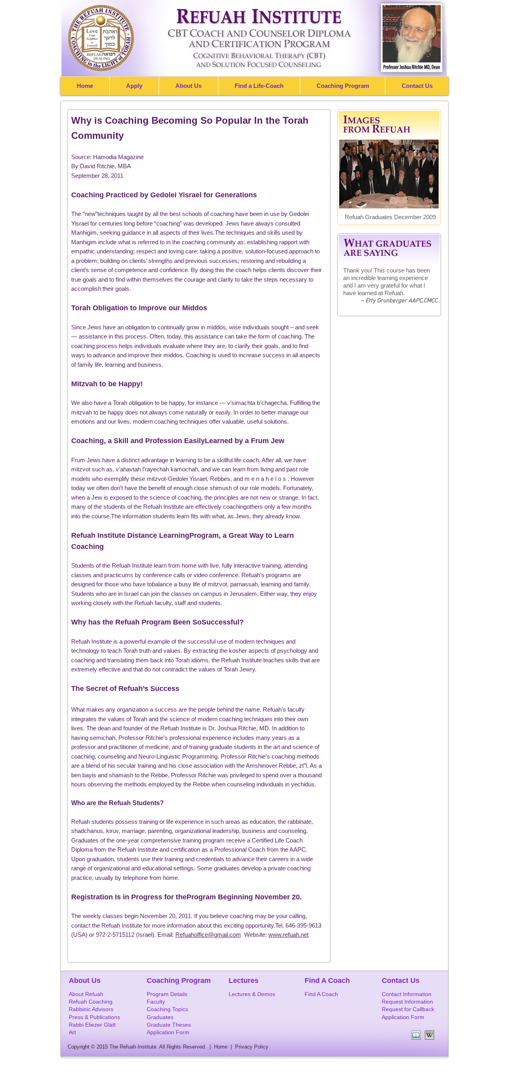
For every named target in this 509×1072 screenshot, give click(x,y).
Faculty (156, 1001)
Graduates (160, 1017)
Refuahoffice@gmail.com (208, 934)
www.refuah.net (288, 934)
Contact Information (406, 994)
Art (72, 1032)
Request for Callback (408, 1009)
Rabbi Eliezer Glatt (92, 1024)
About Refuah (86, 994)
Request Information (407, 1001)
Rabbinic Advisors (91, 1009)
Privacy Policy (251, 1047)
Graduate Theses (169, 1024)
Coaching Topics (167, 1009)
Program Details (167, 994)
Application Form (403, 1017)
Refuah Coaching (91, 1001)
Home (222, 1047)
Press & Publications (94, 1017)
